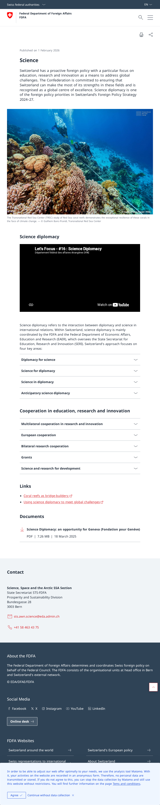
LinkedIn (98, 708)
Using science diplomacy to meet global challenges (62, 502)
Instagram (54, 708)
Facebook (19, 708)
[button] (153, 687)
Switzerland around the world (31, 750)
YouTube (77, 708)
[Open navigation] (150, 17)
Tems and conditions (126, 783)
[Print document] (141, 34)
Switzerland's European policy (110, 750)
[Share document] (150, 34)
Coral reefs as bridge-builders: (46, 496)
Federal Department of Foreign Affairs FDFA (46, 15)
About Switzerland (101, 761)
